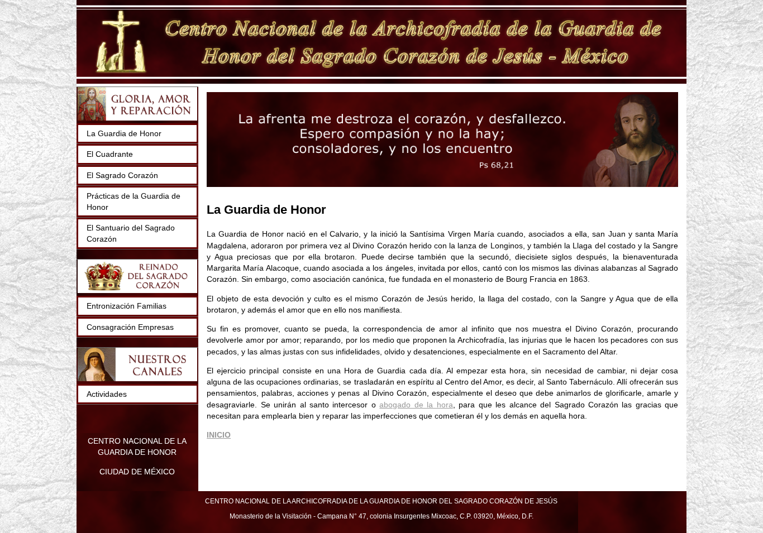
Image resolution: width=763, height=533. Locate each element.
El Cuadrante (110, 154)
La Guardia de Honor (124, 133)
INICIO (219, 434)
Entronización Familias (126, 305)
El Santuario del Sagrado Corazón (131, 233)
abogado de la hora (415, 404)
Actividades (107, 394)
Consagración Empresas (130, 327)
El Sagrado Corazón (122, 175)
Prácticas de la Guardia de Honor (133, 201)
